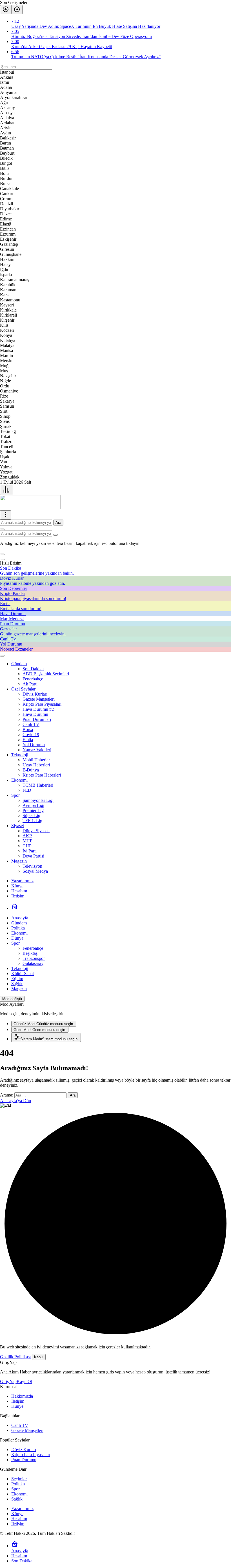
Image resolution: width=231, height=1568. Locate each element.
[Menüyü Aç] (5, 515)
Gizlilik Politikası (15, 1356)
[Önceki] (5, 9)
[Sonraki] (17, 9)
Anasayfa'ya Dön (15, 1100)
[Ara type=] (55, 535)
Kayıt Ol (24, 1381)
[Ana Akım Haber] (30, 507)
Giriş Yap (8, 1381)
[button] (2, 554)
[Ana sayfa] (14, 908)
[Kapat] (2, 559)
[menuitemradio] (43, 1024)
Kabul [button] (38, 1357)
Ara (58, 522)
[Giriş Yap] (2, 655)
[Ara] (2, 529)
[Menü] (6, 490)
